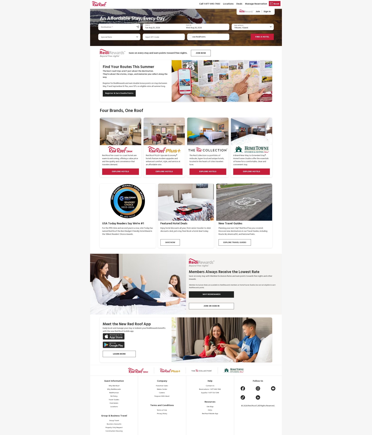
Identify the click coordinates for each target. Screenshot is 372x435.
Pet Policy (114, 396)
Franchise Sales (162, 385)
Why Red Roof (114, 385)
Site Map (210, 406)
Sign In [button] (267, 11)
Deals (239, 4)
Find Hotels (114, 403)
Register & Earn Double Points (119, 93)
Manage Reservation (256, 4)
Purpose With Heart (161, 396)
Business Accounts (114, 424)
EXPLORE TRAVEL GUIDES (234, 242)
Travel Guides (114, 399)
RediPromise (114, 392)
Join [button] (258, 11)
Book (276, 4)
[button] (99, 4)
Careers (162, 392)
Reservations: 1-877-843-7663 (210, 389)
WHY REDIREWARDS (211, 294)
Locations (228, 4)
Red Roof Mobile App (210, 413)
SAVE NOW (170, 242)
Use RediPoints (198, 36)
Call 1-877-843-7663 (209, 4)
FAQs (210, 410)
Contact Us (210, 385)
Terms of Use (162, 410)
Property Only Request (113, 427)
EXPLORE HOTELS (120, 171)
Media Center (162, 389)
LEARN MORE (119, 354)
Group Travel (114, 420)
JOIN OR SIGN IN (211, 306)
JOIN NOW (201, 53)
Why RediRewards (114, 389)
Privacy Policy (162, 413)
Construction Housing (113, 431)
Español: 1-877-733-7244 (210, 392)
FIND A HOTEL (262, 37)
